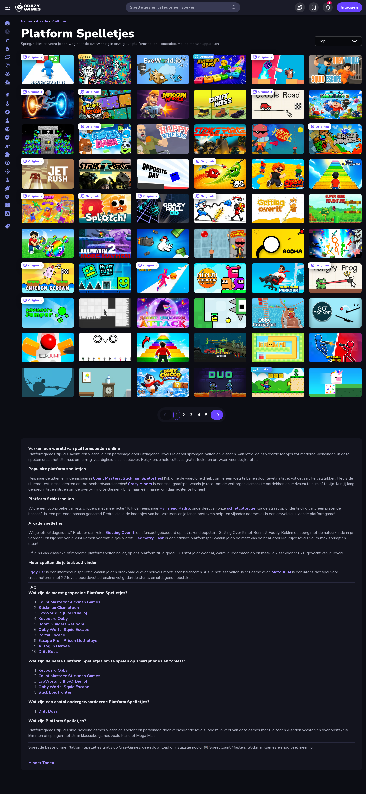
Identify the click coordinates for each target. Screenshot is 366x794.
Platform (58, 21)
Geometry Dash (149, 538)
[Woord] (7, 213)
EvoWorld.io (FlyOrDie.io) (62, 613)
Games (26, 21)
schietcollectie (241, 508)
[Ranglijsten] (7, 82)
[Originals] (7, 65)
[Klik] (7, 146)
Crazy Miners (140, 484)
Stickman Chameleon (58, 607)
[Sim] (7, 180)
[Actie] (7, 95)
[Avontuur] (7, 112)
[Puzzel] (7, 154)
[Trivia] (7, 205)
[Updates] (7, 57)
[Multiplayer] (7, 74)
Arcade (42, 21)
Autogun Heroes (54, 646)
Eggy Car (36, 572)
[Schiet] (7, 171)
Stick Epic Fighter (55, 692)
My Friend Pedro (174, 508)
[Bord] (7, 120)
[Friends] (300, 7)
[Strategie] (7, 197)
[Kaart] (7, 137)
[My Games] (314, 7)
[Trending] (7, 48)
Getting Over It (120, 532)
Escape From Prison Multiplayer (68, 640)
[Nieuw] (7, 40)
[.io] (7, 129)
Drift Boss (48, 651)
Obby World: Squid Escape (63, 629)
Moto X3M (281, 572)
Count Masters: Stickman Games (69, 602)
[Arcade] (7, 103)
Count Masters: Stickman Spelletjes (127, 478)
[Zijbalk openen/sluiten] (8, 7)
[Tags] (7, 226)
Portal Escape (51, 635)
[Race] (7, 163)
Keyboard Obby (53, 618)
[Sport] (7, 188)
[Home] (7, 23)
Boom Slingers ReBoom (61, 624)
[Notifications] (328, 7)
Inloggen (349, 7)
